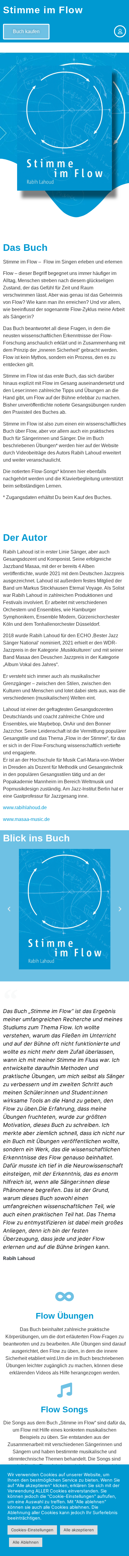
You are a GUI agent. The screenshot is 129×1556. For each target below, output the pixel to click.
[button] (9, 909)
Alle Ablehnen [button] (26, 1542)
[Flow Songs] (64, 1390)
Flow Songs (64, 1409)
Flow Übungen (65, 1316)
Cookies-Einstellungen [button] (32, 1529)
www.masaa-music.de (26, 819)
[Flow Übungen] (64, 1296)
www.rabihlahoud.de (25, 807)
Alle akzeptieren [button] (79, 1529)
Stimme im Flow (43, 10)
